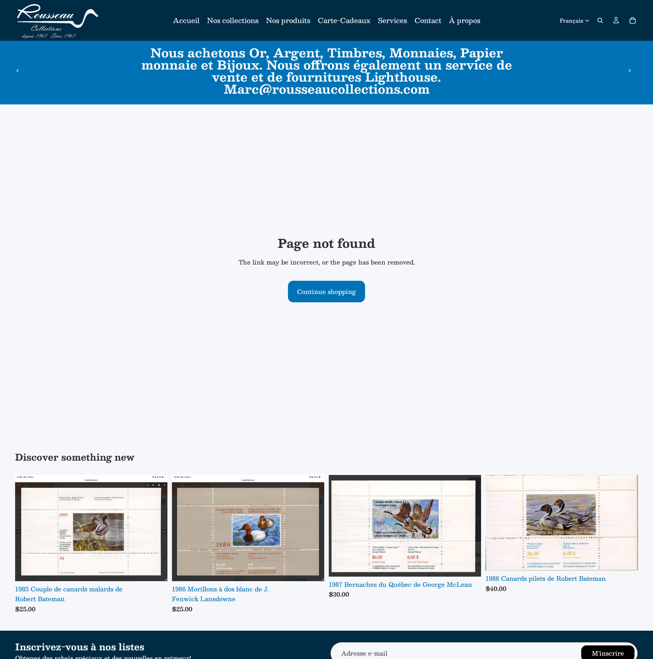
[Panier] (632, 20)
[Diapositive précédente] (17, 70)
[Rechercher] (600, 20)
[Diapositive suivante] (629, 70)
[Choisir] (155, 570)
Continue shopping (326, 291)
